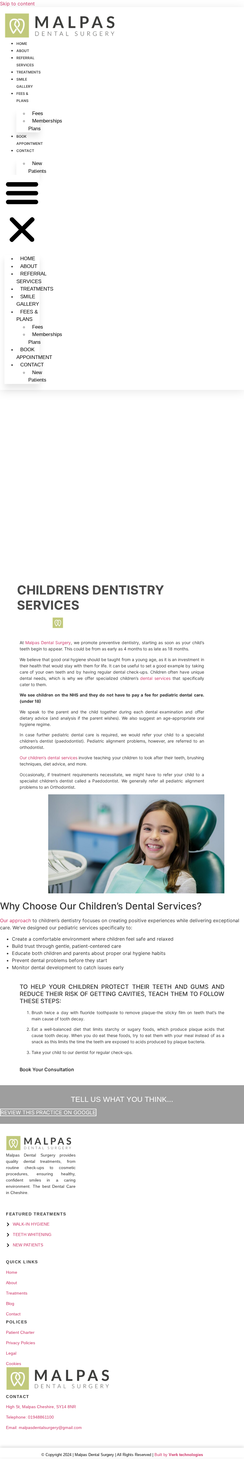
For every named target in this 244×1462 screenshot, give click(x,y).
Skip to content (17, 4)
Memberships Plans (45, 124)
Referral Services (31, 277)
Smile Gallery (27, 300)
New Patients (37, 167)
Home (21, 43)
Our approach (15, 920)
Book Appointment (34, 353)
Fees (37, 113)
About (22, 50)
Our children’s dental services (48, 757)
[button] (22, 212)
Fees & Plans (27, 315)
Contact (25, 150)
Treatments (28, 72)
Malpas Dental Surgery (48, 642)
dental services (155, 678)
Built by (178, 1454)
